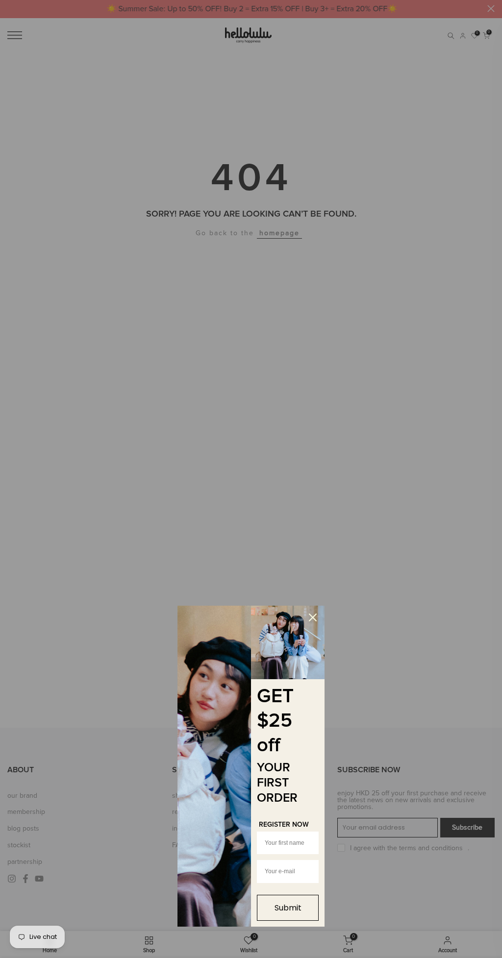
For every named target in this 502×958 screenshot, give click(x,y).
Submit (288, 907)
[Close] (313, 617)
